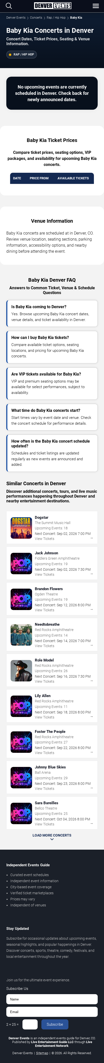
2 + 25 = (12, 1024)
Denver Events (15, 17)
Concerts (36, 17)
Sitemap (42, 1053)
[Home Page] (52, 6)
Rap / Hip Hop (56, 17)
